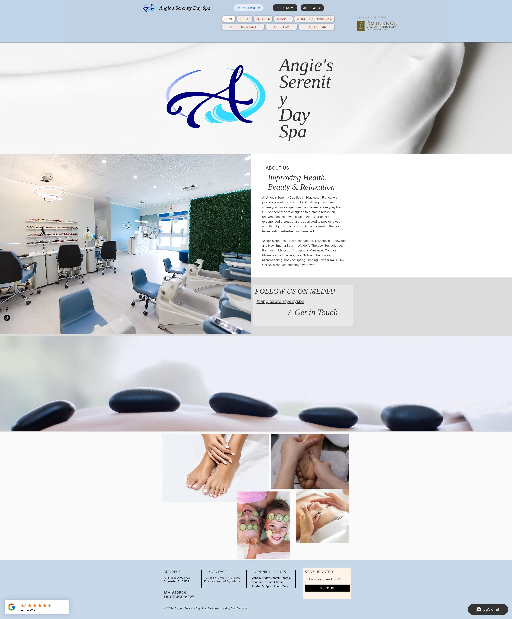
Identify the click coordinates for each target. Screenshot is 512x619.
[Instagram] (7, 301)
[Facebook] (7, 309)
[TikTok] (7, 318)
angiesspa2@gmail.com (226, 581)
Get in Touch (316, 312)
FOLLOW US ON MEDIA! (295, 291)
